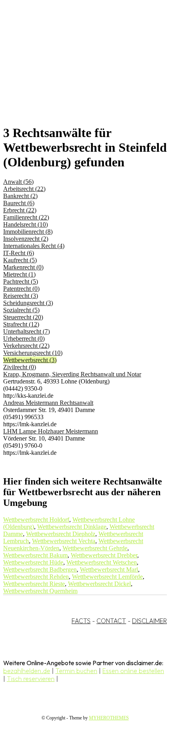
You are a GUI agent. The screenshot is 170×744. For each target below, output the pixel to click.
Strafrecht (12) (21, 324)
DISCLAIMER (149, 621)
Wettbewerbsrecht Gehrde (94, 548)
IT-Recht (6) (18, 253)
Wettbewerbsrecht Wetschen (101, 562)
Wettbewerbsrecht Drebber (104, 555)
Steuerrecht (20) (23, 317)
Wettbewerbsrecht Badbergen (40, 569)
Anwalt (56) (18, 181)
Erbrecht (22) (19, 210)
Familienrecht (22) (26, 217)
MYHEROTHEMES (109, 718)
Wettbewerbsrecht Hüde (33, 562)
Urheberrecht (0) (24, 338)
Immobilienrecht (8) (28, 231)
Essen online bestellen (133, 671)
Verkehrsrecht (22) (26, 345)
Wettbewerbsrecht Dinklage (71, 526)
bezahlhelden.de (26, 671)
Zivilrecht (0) (19, 367)
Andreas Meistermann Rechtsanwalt (48, 402)
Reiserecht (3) (20, 295)
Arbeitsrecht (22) (24, 188)
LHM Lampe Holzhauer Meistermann (50, 431)
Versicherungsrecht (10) (32, 352)
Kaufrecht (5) (20, 260)
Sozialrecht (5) (21, 310)
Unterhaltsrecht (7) (26, 331)
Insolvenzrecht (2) (25, 238)
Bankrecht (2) (20, 196)
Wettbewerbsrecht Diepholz (60, 533)
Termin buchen (76, 671)
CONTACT (111, 621)
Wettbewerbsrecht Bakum (35, 555)
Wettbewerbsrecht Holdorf (36, 519)
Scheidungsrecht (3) (28, 303)
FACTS (81, 621)
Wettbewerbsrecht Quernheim (40, 591)
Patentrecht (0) (21, 288)
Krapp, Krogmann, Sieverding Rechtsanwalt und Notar (72, 374)
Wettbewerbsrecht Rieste (34, 583)
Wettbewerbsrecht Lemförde (107, 576)
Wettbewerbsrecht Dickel (99, 583)
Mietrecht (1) (19, 274)
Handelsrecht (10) (25, 224)
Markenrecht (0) (23, 267)
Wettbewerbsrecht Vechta (63, 541)
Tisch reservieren (31, 679)
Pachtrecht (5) (20, 281)
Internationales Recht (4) (33, 245)
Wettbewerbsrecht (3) (30, 360)
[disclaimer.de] (77, 71)
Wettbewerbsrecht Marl (109, 569)
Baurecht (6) (18, 203)
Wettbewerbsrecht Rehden (36, 576)
